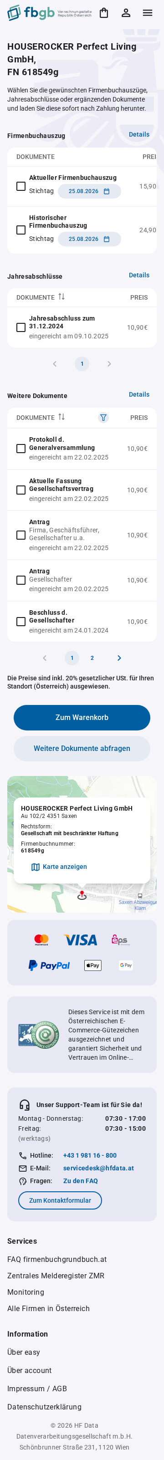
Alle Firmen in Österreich (48, 1308)
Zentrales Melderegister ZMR (56, 1275)
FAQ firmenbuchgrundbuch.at (57, 1259)
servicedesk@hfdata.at (98, 1168)
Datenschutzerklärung (44, 1407)
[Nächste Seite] (119, 658)
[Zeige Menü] (147, 13)
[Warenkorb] (104, 13)
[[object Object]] (103, 417)
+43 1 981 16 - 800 (90, 1155)
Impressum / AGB (37, 1388)
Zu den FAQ (80, 1180)
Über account (29, 1370)
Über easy (24, 1352)
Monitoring (25, 1292)
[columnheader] (62, 297)
